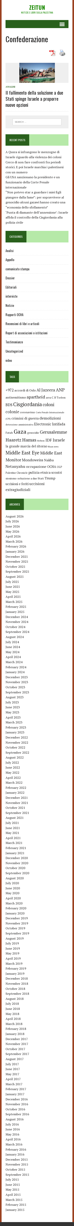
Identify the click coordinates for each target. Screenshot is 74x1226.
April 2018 (13, 1019)
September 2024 (17, 632)
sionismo (11, 478)
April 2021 (13, 838)
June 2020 (13, 888)
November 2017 (17, 1044)
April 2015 (13, 1194)
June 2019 (13, 948)
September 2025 (17, 571)
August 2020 (15, 878)
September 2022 (17, 752)
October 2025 (15, 566)
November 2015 (17, 1164)
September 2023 (17, 692)
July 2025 (12, 582)
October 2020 (15, 868)
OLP (59, 467)
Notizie (10, 305)
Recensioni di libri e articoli (22, 323)
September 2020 (17, 873)
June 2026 (13, 526)
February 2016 (16, 1149)
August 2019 (15, 938)
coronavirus (27, 412)
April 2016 (13, 1139)
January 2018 (15, 1034)
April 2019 (13, 958)
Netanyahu (15, 466)
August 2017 (15, 1059)
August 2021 (15, 818)
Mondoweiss (32, 459)
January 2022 (15, 792)
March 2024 (14, 662)
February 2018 (16, 1029)
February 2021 (16, 848)
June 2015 (13, 1184)
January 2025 (15, 612)
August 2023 (15, 697)
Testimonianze (14, 342)
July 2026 (12, 521)
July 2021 (12, 823)
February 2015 (16, 1204)
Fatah (9, 432)
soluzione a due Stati (30, 478)
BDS (9, 404)
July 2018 (12, 1003)
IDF (48, 440)
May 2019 (12, 953)
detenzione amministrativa (19, 424)
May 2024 (12, 652)
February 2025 (16, 606)
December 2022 (17, 737)
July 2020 (12, 883)
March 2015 (14, 1200)
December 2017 (17, 1039)
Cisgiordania (27, 404)
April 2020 (13, 898)
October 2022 (15, 747)
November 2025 (17, 561)
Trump (50, 478)
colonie (12, 411)
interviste (11, 296)
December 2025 (17, 556)
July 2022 (12, 762)
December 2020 (17, 858)
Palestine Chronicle (17, 472)
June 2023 (13, 707)
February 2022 (16, 787)
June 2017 (13, 1069)
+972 (10, 390)
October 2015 (15, 1169)
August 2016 (15, 1119)
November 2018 (17, 983)
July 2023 (12, 702)
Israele (59, 440)
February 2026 (16, 546)
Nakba (49, 460)
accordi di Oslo (25, 390)
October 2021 (15, 807)
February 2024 (16, 667)
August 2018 (15, 999)
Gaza (20, 431)
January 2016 (15, 1154)
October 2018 (15, 988)
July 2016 (12, 1124)
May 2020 (12, 893)
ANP (60, 390)
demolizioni (50, 418)
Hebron (41, 440)
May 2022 (12, 772)
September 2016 (17, 1114)
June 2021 (13, 828)
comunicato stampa (17, 269)
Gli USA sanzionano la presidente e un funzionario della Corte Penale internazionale (33, 182)
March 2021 (14, 843)
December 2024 (17, 617)
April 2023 (13, 717)
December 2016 (17, 1099)
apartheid (36, 397)
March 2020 (14, 903)
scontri (56, 472)
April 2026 (13, 536)
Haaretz (13, 440)
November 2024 (17, 622)
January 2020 (15, 913)
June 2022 (13, 767)
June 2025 (13, 586)
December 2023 (17, 677)
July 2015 (12, 1179)
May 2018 (12, 1014)
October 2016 (15, 1109)
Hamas (29, 440)
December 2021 (17, 797)
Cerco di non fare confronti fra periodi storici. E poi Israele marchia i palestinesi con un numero (35, 167)
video (9, 360)
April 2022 (13, 777)
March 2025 (14, 602)
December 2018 (17, 978)
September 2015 (17, 1174)
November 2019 (17, 923)
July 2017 (12, 1064)
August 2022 (15, 757)
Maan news (53, 446)
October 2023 (15, 687)
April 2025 (13, 596)
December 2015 (17, 1159)
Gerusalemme (53, 432)
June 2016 (13, 1129)
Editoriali (11, 287)
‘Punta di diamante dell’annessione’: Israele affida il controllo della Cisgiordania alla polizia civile (37, 217)
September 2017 (17, 1054)
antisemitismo (16, 397)
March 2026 (14, 541)
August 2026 (15, 516)
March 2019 (14, 963)
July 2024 (12, 642)
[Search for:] (37, 121)
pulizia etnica (39, 472)
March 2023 (14, 722)
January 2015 (15, 1210)
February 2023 (16, 727)
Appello (10, 259)
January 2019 (15, 973)
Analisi (10, 86)
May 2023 (12, 712)
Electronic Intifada (49, 424)
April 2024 (13, 657)
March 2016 (14, 1144)
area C (49, 397)
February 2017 (16, 1089)
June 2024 (13, 647)
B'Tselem (60, 397)
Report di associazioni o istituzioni (27, 333)
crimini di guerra (25, 418)
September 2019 (17, 933)
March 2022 (14, 782)
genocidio (33, 432)
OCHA (51, 466)
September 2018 (17, 993)
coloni (48, 404)
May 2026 (12, 531)
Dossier (10, 278)
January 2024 (15, 672)
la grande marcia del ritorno (26, 446)
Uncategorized (14, 351)
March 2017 (14, 1084)
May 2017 (12, 1074)
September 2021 (17, 813)
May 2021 (12, 833)
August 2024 (15, 637)
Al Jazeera (46, 390)
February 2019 (16, 968)
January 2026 (15, 551)
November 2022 (17, 742)
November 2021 (17, 803)
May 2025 (12, 592)
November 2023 (17, 682)
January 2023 (15, 732)
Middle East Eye (22, 453)
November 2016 (17, 1104)
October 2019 (15, 928)
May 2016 (12, 1134)
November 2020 (17, 863)
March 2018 (14, 1024)
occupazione (36, 466)
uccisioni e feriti (17, 484)
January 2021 (15, 853)
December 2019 (17, 918)
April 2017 (13, 1079)
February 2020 (16, 908)
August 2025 (15, 576)
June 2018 (13, 1009)
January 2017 (15, 1094)
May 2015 (12, 1189)
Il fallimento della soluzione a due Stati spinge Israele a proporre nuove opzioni (34, 98)
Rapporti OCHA (14, 314)
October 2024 (15, 627)
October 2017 (15, 1049)
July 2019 (12, 943)
